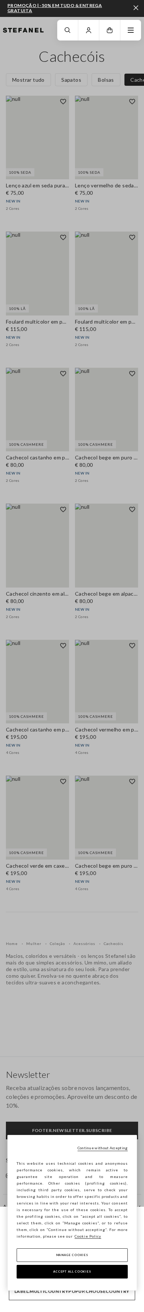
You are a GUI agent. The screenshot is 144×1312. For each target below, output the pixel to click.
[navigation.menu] (130, 30)
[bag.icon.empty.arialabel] (109, 30)
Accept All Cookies (72, 1271)
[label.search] (67, 30)
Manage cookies (72, 1255)
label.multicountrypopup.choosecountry (72, 1291)
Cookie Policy (88, 1236)
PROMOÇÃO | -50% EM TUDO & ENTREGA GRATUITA (54, 8)
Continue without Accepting (103, 1148)
